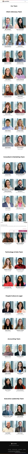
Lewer (13, 445)
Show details (24, 228)
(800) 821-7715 (18, 451)
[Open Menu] (25, 1)
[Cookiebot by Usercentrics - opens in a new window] (24, 222)
